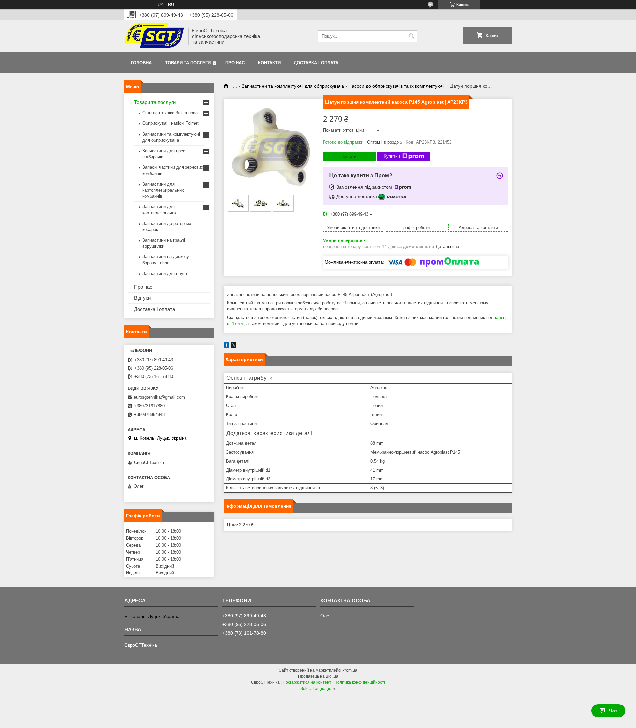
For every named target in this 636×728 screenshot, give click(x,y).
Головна (141, 62)
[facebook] (226, 346)
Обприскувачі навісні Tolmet (170, 123)
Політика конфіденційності (359, 682)
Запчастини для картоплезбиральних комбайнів (163, 190)
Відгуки (142, 298)
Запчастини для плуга (164, 273)
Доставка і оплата (316, 62)
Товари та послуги (188, 62)
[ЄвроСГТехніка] (154, 36)
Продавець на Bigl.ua (318, 676)
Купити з (392, 156)
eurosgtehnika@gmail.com (159, 397)
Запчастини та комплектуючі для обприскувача (293, 86)
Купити (349, 156)
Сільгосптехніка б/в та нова (170, 112)
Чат (613, 710)
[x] (233, 346)
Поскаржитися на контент (307, 682)
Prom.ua (349, 670)
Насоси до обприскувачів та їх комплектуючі (396, 86)
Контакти (269, 62)
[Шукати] (411, 36)
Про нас (235, 62)
